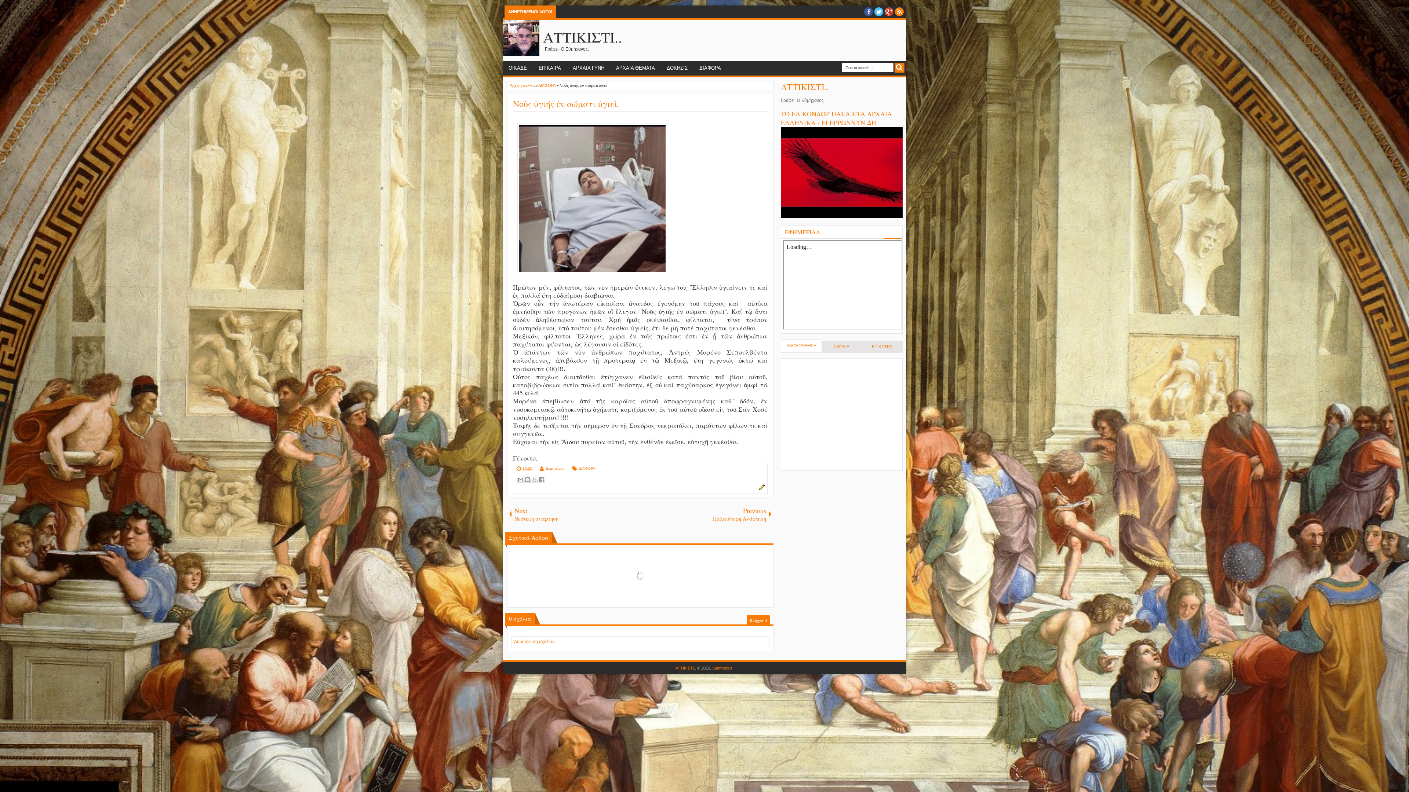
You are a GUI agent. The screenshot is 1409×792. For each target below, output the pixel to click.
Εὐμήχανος (555, 468)
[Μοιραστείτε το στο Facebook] (541, 479)
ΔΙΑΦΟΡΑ (710, 68)
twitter (878, 11)
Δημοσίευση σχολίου (534, 641)
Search (899, 68)
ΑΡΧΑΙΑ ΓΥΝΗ (588, 68)
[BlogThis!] (527, 479)
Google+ (889, 11)
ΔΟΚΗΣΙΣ (677, 68)
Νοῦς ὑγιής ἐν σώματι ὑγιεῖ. (566, 104)
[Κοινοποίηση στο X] (534, 479)
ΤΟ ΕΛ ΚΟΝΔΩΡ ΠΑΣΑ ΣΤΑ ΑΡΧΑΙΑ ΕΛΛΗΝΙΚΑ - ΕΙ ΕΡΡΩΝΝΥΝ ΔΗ (836, 118)
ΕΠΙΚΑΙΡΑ (550, 68)
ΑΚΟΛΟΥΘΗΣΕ (801, 345)
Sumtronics (722, 668)
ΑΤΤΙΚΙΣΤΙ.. (582, 37)
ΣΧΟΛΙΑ (841, 346)
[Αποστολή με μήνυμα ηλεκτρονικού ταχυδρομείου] (520, 479)
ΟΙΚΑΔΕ (518, 68)
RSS (899, 11)
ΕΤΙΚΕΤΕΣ (882, 346)
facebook (868, 11)
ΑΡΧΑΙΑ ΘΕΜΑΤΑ (635, 68)
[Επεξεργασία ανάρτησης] (761, 489)
